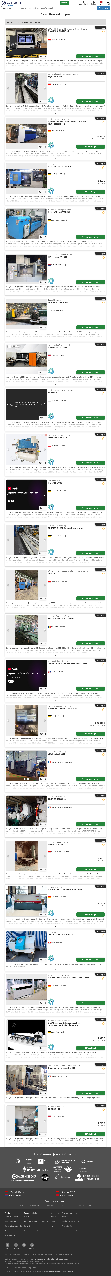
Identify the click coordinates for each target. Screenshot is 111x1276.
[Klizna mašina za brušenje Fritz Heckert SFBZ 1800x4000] (26, 630)
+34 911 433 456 (66, 1195)
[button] (108, 3)
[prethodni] (8, 43)
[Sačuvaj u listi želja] (103, 31)
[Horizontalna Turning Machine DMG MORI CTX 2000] (26, 359)
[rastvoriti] (55, 68)
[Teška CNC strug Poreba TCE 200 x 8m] (26, 314)
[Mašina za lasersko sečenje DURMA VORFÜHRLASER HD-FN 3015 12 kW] (26, 989)
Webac (22, 1205)
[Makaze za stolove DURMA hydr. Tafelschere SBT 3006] (26, 901)
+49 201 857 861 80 (16, 1195)
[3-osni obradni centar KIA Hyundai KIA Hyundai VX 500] (26, 269)
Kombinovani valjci (50, 1205)
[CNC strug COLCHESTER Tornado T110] (26, 946)
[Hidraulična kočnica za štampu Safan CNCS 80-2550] (26, 449)
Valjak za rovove (34, 1205)
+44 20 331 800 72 (16, 1192)
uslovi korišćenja (68, 1271)
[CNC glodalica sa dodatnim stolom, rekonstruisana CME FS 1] (26, 585)
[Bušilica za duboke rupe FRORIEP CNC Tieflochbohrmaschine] (26, 540)
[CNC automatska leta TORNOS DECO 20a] (26, 811)
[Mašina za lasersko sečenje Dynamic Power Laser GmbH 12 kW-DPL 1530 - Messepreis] (26, 133)
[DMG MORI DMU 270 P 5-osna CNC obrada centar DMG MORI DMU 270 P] (26, 43)
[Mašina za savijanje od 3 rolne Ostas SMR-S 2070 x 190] (26, 224)
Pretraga (104, 8)
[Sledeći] (45, 43)
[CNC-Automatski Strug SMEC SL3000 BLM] (26, 766)
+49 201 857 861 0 (67, 1192)
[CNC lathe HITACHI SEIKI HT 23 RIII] (26, 178)
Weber (63, 1205)
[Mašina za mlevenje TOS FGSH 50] (26, 1121)
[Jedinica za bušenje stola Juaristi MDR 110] (26, 856)
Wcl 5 (89, 1205)
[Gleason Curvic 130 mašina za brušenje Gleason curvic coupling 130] (26, 1080)
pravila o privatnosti (55, 1271)
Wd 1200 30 (79, 1205)
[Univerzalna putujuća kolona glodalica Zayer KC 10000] (26, 88)
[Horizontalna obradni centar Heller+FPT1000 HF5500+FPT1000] (26, 720)
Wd (70, 1205)
